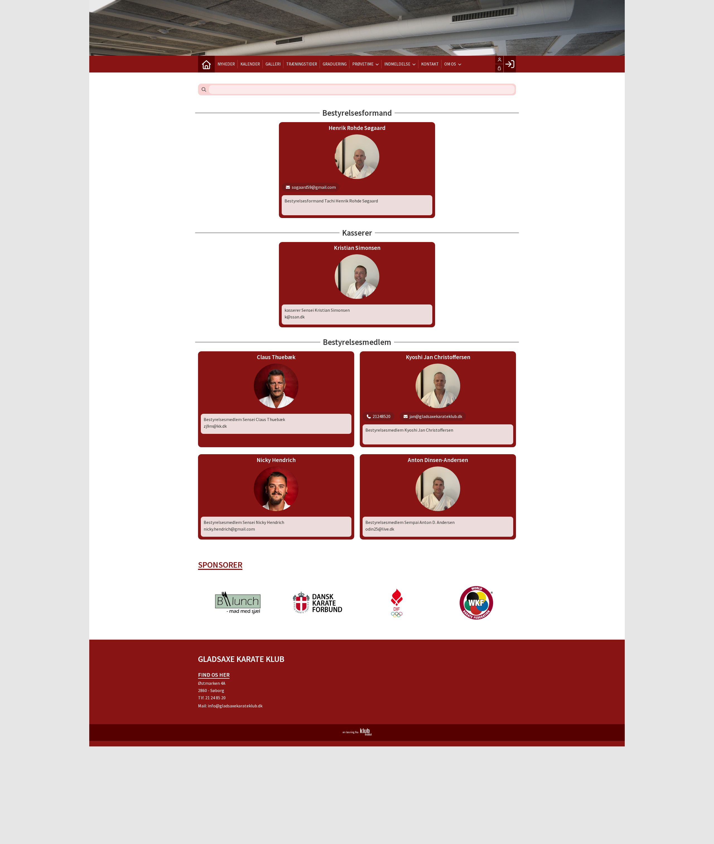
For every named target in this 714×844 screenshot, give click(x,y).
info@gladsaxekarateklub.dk (235, 705)
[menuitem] (206, 64)
